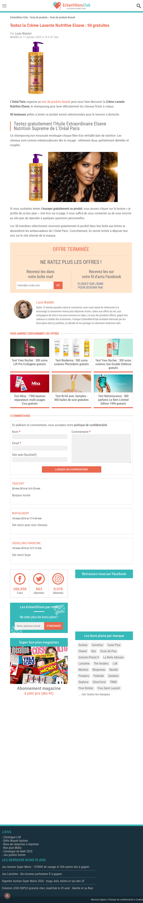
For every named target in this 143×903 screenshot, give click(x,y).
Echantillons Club (19, 17)
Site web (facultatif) (24, 455)
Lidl (115, 663)
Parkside (98, 676)
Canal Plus (113, 645)
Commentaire (81, 432)
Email (15, 443)
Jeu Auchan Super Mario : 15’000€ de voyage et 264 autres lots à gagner (45, 867)
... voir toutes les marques (94, 694)
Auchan (83, 645)
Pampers (84, 676)
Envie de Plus (108, 651)
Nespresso (99, 669)
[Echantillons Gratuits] (71, 9)
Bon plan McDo (12, 848)
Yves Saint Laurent (109, 688)
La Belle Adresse (113, 657)
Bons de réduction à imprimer (21, 844)
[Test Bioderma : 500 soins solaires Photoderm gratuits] (71, 355)
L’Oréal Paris (18, 102)
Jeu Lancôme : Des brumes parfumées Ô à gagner (32, 874)
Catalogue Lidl (12, 837)
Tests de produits (38, 17)
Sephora (83, 682)
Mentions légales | (99, 899)
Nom (15, 432)
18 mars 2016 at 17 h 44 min (27, 518)
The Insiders (101, 663)
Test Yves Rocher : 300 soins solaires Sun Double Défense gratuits (113, 364)
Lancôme (84, 663)
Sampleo (113, 676)
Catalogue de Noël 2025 (17, 851)
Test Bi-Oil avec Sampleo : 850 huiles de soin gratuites (71, 398)
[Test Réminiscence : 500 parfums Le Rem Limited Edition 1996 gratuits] (113, 391)
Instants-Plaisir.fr (89, 657)
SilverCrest (99, 682)
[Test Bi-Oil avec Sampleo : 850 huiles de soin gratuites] (71, 391)
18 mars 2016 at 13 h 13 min (27, 548)
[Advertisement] (98, 68)
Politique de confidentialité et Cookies (125, 899)
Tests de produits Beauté (62, 17)
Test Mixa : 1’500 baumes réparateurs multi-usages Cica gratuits (29, 399)
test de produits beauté (56, 102)
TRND (113, 682)
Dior (93, 651)
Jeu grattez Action (14, 855)
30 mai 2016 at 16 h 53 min (26, 488)
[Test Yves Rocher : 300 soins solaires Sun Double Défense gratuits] (113, 355)
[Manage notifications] (7, 896)
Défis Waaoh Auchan (15, 840)
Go (58, 285)
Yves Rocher (86, 688)
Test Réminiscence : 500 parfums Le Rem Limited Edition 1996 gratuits (113, 399)
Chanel (83, 651)
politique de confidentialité (90, 425)
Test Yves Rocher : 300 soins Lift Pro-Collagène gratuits (30, 362)
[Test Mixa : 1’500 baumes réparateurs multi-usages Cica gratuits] (29, 391)
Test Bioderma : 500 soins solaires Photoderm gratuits (71, 362)
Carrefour (97, 645)
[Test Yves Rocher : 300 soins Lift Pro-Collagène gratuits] (29, 355)
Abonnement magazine (39, 690)
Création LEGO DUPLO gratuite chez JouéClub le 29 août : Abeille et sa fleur (47, 888)
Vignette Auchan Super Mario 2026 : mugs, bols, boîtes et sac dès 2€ (43, 881)
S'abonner (54, 626)
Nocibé (113, 669)
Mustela (83, 669)
